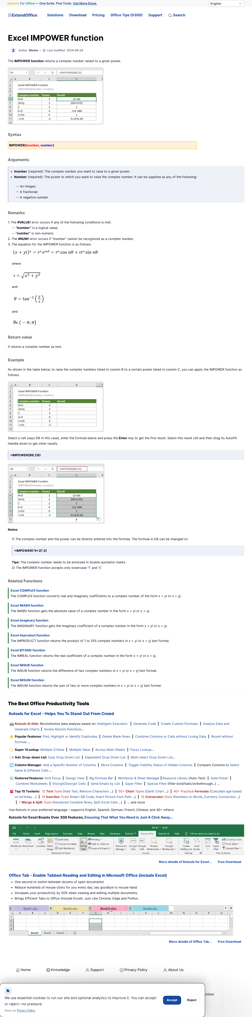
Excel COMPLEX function (30, 590)
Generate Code (144, 724)
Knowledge (60, 970)
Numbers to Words (188, 797)
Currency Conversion (220, 797)
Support (155, 15)
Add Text (71, 791)
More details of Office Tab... (190, 942)
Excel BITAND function (28, 650)
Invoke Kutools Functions (62, 729)
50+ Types (131, 791)
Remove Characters (94, 791)
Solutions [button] (55, 15)
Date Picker (219, 778)
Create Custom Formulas (179, 724)
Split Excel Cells (106, 802)
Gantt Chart (155, 791)
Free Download (229, 862)
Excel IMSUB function (27, 665)
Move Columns (112, 765)
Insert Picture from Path (113, 797)
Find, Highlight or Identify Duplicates (70, 736)
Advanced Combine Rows (73, 802)
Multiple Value (80, 750)
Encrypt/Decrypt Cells (69, 784)
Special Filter (157, 784)
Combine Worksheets (31, 784)
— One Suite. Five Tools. (52, 3)
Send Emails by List (105, 784)
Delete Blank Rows (116, 736)
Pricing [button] (98, 15)
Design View (75, 778)
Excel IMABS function (27, 605)
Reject (191, 1000)
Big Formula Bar (101, 778)
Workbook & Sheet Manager (139, 778)
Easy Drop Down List (64, 757)
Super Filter (133, 784)
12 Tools (52, 791)
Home (26, 970)
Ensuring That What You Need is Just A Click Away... (128, 817)
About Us (175, 970)
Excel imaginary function (29, 620)
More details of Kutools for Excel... (185, 862)
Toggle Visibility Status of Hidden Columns (160, 765)
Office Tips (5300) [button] (126, 15)
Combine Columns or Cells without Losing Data (170, 736)
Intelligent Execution (112, 724)
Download (77, 15)
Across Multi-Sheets (110, 750)
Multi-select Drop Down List (152, 757)
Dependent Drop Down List (105, 757)
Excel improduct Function (30, 635)
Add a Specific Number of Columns (69, 765)
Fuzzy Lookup (140, 750)
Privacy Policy (135, 970)
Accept (172, 1000)
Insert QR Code (82, 797)
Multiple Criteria (52, 750)
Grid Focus (53, 778)
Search (179, 15)
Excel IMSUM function (27, 680)
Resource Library (175, 778)
